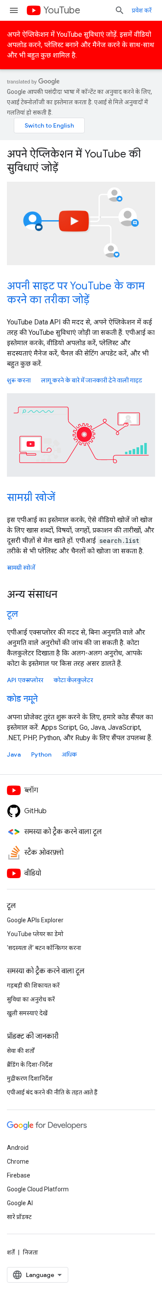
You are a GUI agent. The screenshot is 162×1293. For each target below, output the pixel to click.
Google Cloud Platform (38, 1189)
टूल (12, 614)
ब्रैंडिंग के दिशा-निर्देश (30, 1064)
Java (14, 754)
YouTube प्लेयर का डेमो (35, 933)
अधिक (69, 754)
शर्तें (11, 1252)
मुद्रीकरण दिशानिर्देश (30, 1078)
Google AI (20, 1203)
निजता (30, 1252)
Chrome (18, 1161)
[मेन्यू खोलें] (13, 10)
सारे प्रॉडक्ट (19, 1216)
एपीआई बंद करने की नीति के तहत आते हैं (52, 1092)
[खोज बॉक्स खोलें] (119, 10)
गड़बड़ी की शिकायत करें (33, 985)
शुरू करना (19, 380)
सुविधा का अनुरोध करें (31, 999)
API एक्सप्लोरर (25, 680)
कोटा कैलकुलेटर (73, 680)
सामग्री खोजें (31, 497)
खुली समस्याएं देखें (27, 1013)
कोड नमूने (22, 698)
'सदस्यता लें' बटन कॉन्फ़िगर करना (44, 947)
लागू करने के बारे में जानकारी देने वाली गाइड (91, 380)
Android (18, 1147)
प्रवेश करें (142, 10)
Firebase (18, 1175)
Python (41, 754)
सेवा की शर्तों (21, 1050)
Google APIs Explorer (35, 920)
